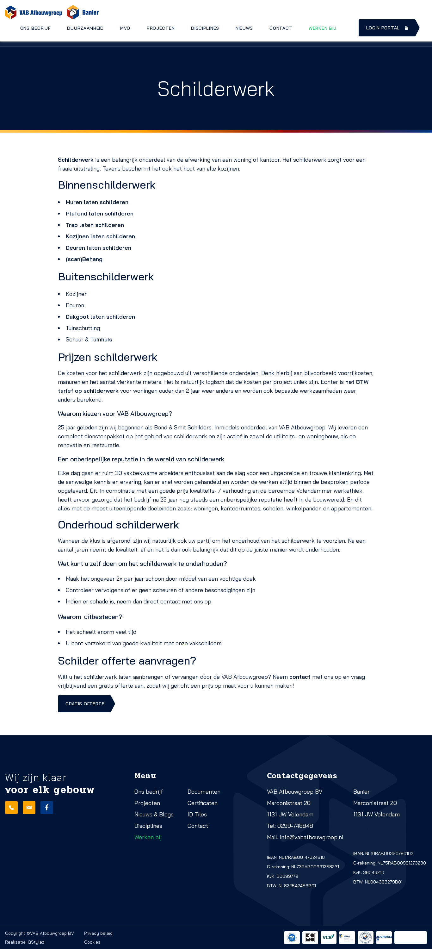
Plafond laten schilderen (99, 213)
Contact (280, 28)
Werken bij (322, 28)
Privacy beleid (98, 933)
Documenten (204, 791)
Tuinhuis (101, 339)
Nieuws (244, 28)
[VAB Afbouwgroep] (33, 12)
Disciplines (205, 28)
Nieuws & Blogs (154, 814)
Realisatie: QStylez (24, 942)
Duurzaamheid (85, 28)
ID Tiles (197, 814)
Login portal (383, 28)
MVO (125, 28)
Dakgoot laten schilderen (100, 316)
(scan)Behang (84, 259)
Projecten (161, 28)
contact (300, 676)
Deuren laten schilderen (98, 247)
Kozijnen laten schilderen (100, 236)
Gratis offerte (85, 704)
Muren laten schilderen (97, 202)
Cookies (92, 942)
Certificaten (203, 803)
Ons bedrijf (35, 28)
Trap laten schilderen (95, 224)
